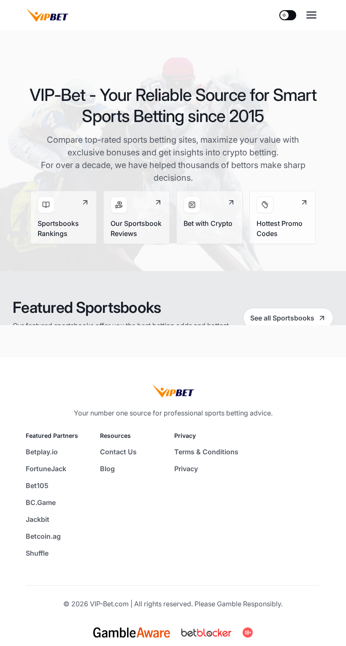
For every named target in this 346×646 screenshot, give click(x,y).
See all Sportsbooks (282, 318)
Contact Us (118, 452)
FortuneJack (46, 468)
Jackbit (37, 519)
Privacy (186, 468)
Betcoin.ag (43, 536)
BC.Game (41, 502)
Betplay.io (42, 452)
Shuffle (37, 553)
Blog (107, 468)
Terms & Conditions (206, 452)
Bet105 (37, 485)
